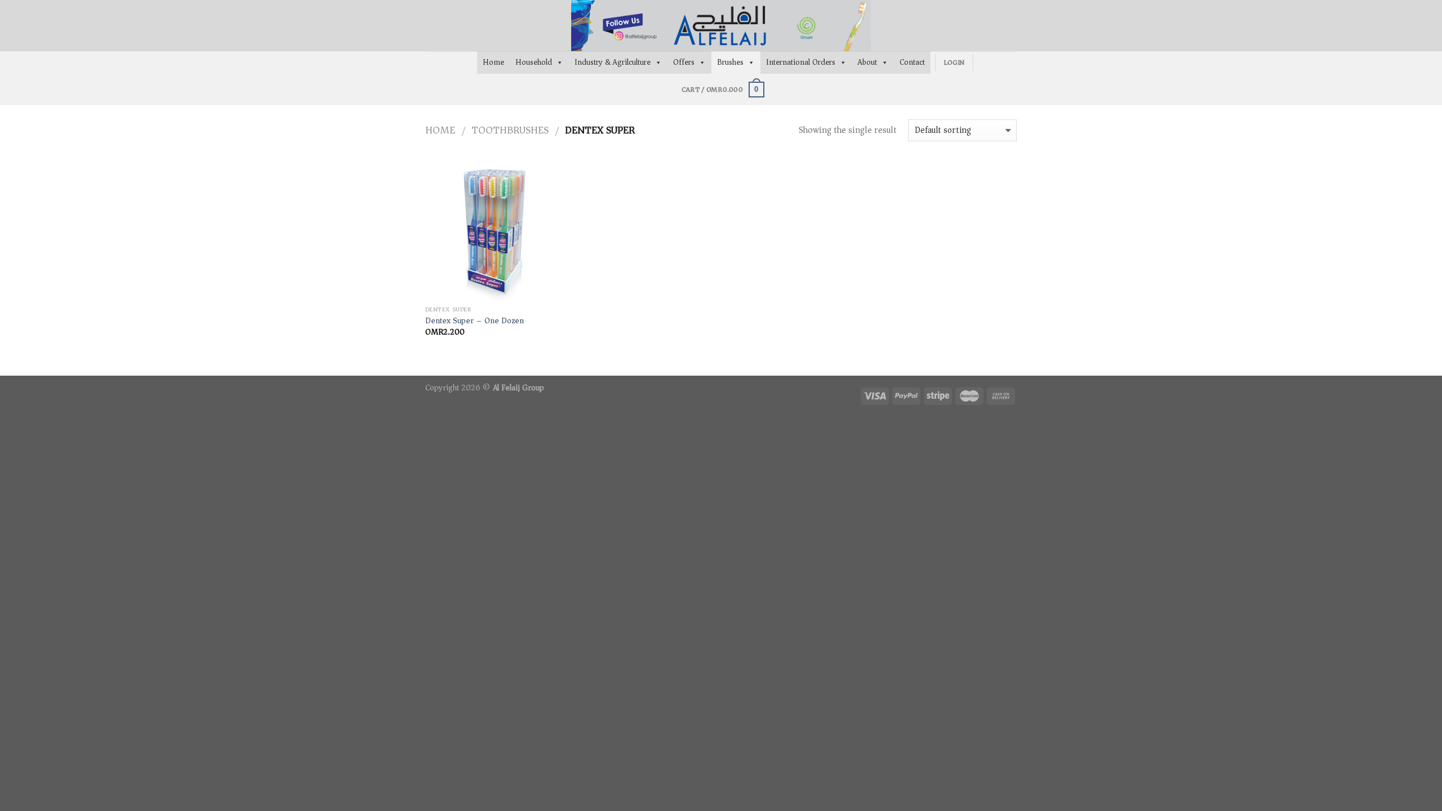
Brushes (730, 62)
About (867, 62)
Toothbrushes (510, 130)
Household (533, 62)
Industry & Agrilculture (613, 62)
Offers (684, 62)
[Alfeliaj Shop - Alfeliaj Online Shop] (721, 25)
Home (493, 62)
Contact (912, 62)
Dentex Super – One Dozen (474, 321)
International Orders (800, 62)
